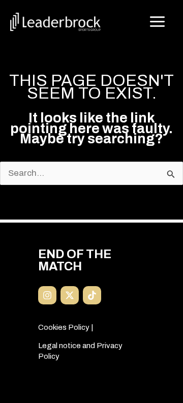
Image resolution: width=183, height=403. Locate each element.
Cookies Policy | (65, 327)
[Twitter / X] (69, 295)
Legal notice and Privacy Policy (80, 351)
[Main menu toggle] (157, 22)
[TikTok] (92, 295)
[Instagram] (47, 295)
